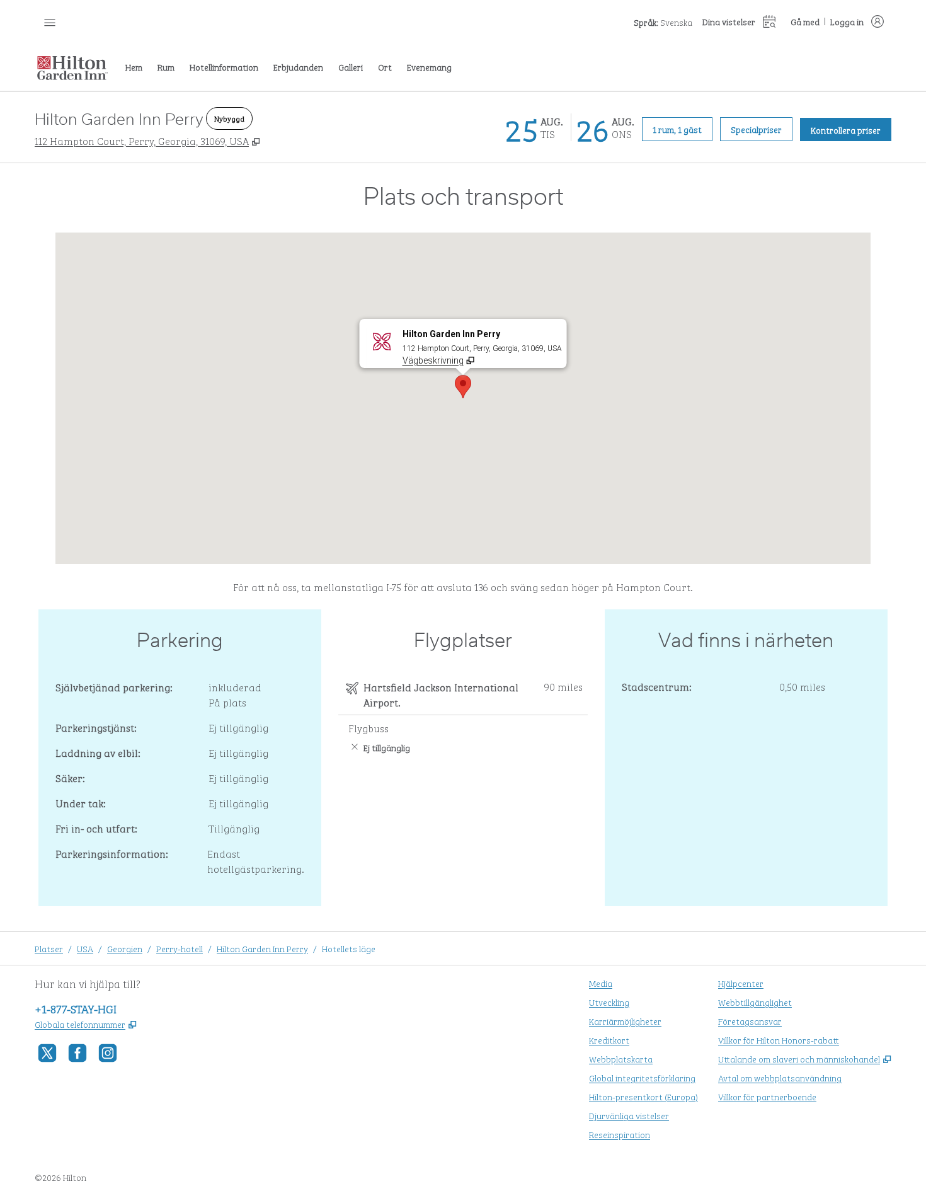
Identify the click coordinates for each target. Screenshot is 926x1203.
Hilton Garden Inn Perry (262, 948)
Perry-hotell (179, 948)
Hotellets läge (348, 948)
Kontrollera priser (851, 129)
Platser (49, 948)
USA (85, 948)
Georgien (124, 948)
